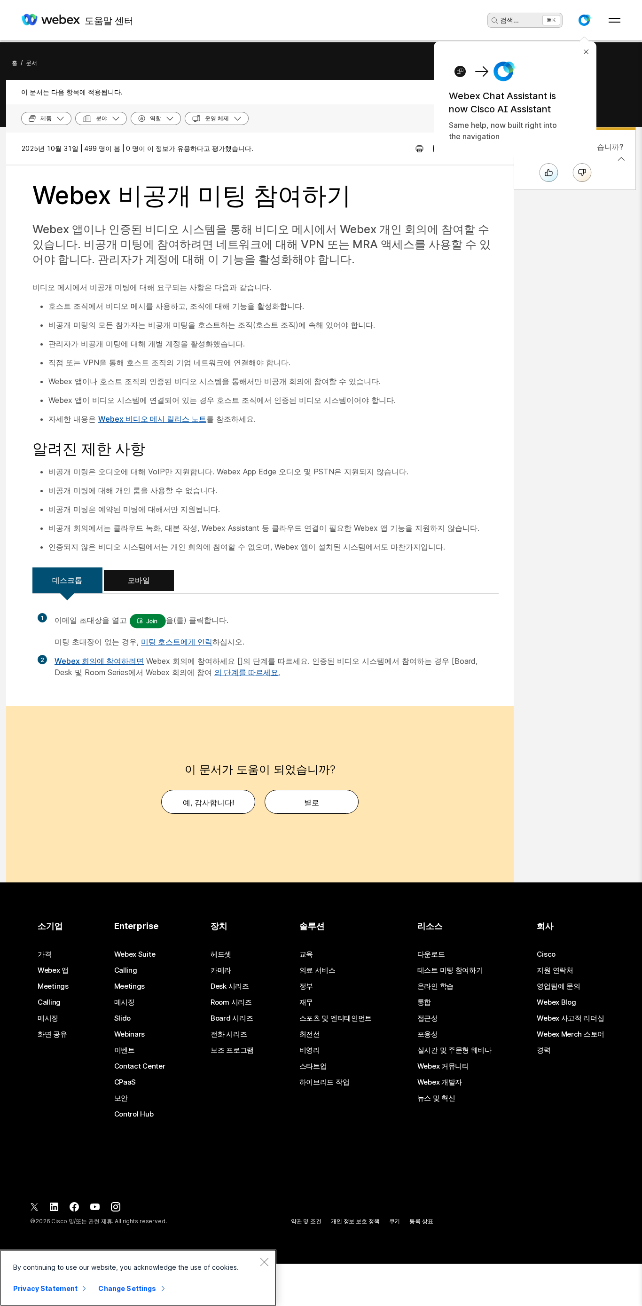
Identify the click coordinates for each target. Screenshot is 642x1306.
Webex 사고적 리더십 (570, 1018)
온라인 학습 (435, 986)
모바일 (138, 580)
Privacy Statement (45, 1288)
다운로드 (431, 954)
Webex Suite (135, 954)
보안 (121, 1098)
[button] (584, 20)
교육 (306, 954)
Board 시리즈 (232, 1018)
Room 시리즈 (231, 1002)
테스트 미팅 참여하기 (450, 970)
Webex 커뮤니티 (443, 1066)
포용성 (427, 1034)
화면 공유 (52, 1034)
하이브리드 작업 (324, 1082)
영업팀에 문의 (558, 986)
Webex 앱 (53, 970)
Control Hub (134, 1114)
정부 (306, 986)
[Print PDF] (419, 148)
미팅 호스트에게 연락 (176, 641)
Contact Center (139, 1066)
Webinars (129, 1034)
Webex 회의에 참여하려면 (99, 661)
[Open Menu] (614, 20)
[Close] (264, 1262)
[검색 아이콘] (495, 20)
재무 (306, 1002)
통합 (424, 1002)
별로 (311, 802)
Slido (122, 1018)
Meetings (53, 986)
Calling (49, 1002)
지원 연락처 (555, 970)
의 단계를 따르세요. (247, 672)
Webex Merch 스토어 (570, 1034)
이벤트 (124, 1050)
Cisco (546, 954)
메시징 (48, 1018)
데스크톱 (67, 580)
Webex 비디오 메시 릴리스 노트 (152, 419)
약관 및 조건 (306, 1221)
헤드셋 (221, 954)
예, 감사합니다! (208, 802)
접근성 (427, 1018)
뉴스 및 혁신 (436, 1098)
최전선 (309, 1034)
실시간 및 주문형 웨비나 (454, 1050)
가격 (44, 954)
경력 (543, 1050)
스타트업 (313, 1066)
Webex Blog (556, 1002)
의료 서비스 (317, 970)
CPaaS (125, 1082)
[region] (138, 1278)
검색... (509, 20)
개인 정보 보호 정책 (355, 1221)
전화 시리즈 (229, 1034)
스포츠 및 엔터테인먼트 (335, 1018)
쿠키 (394, 1221)
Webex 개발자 (439, 1082)
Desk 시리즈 (230, 986)
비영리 (309, 1050)
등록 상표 (421, 1221)
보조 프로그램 (232, 1050)
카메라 (221, 970)
